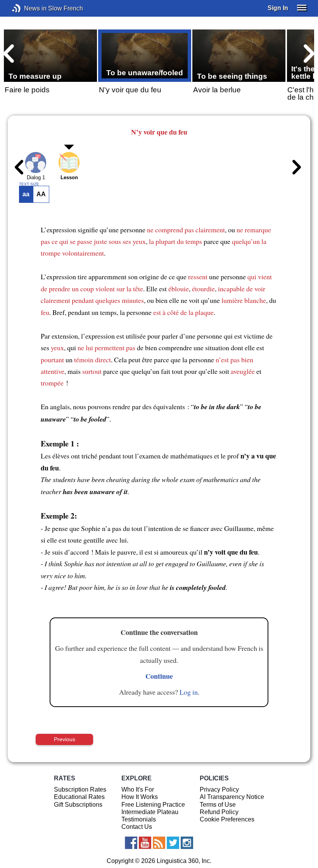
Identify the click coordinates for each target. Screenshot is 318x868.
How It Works (139, 797)
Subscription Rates (80, 789)
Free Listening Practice (153, 804)
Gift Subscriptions (78, 804)
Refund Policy (219, 812)
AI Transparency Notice (232, 797)
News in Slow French (28, 8)
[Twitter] (173, 843)
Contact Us (136, 826)
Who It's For (137, 789)
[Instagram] (187, 843)
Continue (159, 676)
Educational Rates (79, 797)
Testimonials (138, 819)
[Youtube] (145, 843)
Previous (64, 739)
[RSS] (159, 843)
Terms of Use (218, 804)
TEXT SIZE (29, 184)
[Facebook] (131, 843)
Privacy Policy (219, 789)
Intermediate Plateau (149, 812)
